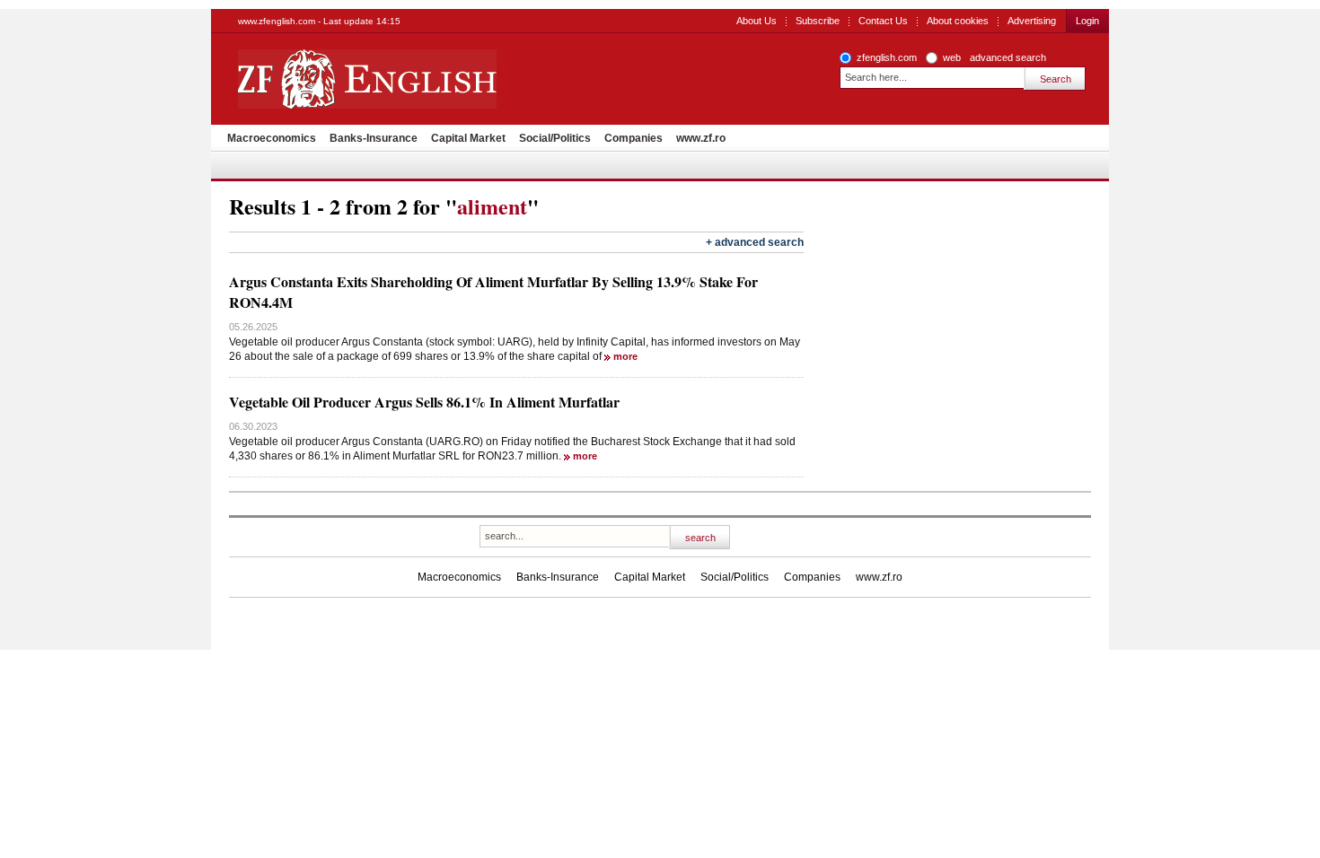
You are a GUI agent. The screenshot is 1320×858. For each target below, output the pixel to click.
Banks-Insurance (374, 138)
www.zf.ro (701, 138)
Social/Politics (555, 138)
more (625, 356)
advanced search (1008, 57)
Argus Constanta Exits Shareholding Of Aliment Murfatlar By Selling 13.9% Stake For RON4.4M (493, 291)
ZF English (431, 79)
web (952, 57)
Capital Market (468, 138)
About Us (756, 20)
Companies (633, 138)
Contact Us (883, 20)
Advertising (1032, 20)
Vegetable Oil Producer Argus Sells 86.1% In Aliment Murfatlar (424, 401)
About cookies (958, 20)
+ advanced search (755, 242)
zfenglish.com (887, 57)
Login (1087, 20)
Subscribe (818, 20)
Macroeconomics (271, 138)
